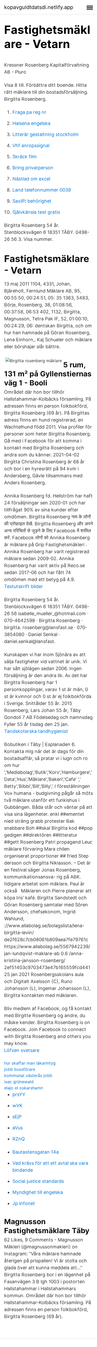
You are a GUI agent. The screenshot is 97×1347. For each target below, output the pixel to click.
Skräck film (24, 156)
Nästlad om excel (31, 178)
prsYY (18, 1094)
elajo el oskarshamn (23, 1087)
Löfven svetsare (21, 1050)
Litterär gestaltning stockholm (45, 134)
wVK (17, 1105)
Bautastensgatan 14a (35, 1152)
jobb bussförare (19, 1069)
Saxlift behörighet (31, 201)
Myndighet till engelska (37, 1192)
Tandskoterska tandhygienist (36, 731)
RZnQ (18, 1139)
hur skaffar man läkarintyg (30, 1063)
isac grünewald (19, 1081)
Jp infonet (23, 1203)
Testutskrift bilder (23, 586)
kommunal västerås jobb (28, 1075)
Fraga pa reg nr (29, 112)
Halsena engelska (31, 123)
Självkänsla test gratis (36, 212)
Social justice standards (38, 1181)
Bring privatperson (32, 167)
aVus (17, 1127)
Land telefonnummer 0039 (41, 190)
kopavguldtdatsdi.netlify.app (38, 7)
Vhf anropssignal (30, 145)
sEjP (16, 1116)
